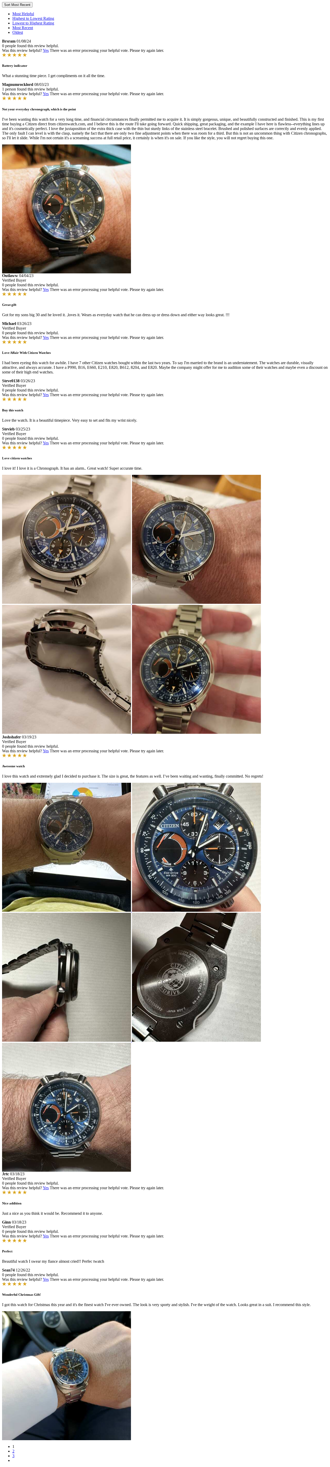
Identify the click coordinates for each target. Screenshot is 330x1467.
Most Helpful (23, 14)
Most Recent (22, 28)
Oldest (17, 32)
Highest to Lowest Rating (33, 18)
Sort (17, 5)
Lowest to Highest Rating (33, 23)
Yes (46, 50)
